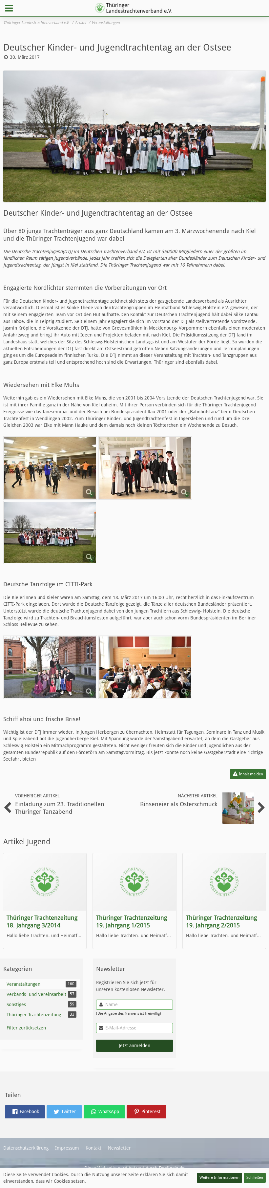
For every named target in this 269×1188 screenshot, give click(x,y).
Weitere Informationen (219, 1177)
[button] (8, 8)
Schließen (254, 1177)
